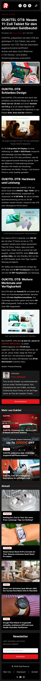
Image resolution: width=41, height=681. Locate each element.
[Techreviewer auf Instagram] (24, 677)
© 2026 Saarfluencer (20, 666)
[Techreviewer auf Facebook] (20, 677)
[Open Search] (20, 6)
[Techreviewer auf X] (17, 677)
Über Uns (7, 672)
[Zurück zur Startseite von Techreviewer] (9, 5)
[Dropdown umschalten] (30, 6)
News (13, 14)
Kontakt (35, 672)
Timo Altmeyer (17, 33)
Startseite (5, 14)
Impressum (21, 672)
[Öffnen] (36, 6)
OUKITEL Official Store (11, 344)
